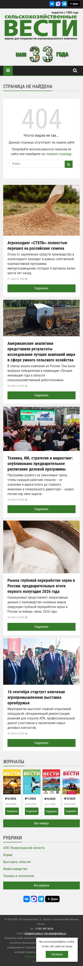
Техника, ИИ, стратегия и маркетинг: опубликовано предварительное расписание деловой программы (40, 463)
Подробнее (41, 288)
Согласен (57, 954)
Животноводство (15, 869)
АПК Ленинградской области (23, 848)
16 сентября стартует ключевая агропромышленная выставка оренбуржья (36, 697)
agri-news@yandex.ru (55, 933)
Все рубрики (41, 885)
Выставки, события (17, 862)
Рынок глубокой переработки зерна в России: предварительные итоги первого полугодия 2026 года (41, 586)
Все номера (41, 823)
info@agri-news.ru (33, 933)
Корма (7, 855)
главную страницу (58, 154)
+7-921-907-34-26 (44, 928)
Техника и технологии (18, 876)
